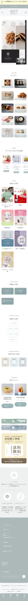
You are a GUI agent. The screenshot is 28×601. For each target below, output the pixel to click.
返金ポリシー (23, 589)
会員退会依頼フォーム (8, 537)
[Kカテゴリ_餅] (20, 121)
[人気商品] (20, 292)
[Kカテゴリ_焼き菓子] (7, 97)
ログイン (5, 533)
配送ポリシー (13, 591)
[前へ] (2, 6)
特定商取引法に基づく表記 (15, 589)
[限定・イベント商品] (7, 302)
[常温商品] (5, 363)
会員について (6, 535)
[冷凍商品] (23, 363)
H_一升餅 (6, 166)
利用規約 (8, 591)
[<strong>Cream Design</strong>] (21, 390)
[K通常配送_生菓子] (20, 84)
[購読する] (23, 576)
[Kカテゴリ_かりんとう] (20, 97)
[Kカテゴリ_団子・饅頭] (7, 121)
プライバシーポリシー (6, 589)
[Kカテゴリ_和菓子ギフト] (7, 134)
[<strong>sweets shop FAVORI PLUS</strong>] (7, 390)
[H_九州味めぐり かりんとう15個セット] (16, 159)
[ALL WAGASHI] (7, 84)
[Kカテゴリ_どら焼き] (7, 109)
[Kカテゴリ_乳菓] (20, 109)
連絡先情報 (19, 591)
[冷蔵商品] (14, 363)
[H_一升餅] (6, 159)
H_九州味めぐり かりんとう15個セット (17, 167)
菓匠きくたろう (6, 165)
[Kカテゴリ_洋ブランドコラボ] (20, 134)
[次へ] (26, 6)
